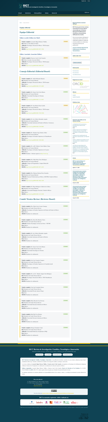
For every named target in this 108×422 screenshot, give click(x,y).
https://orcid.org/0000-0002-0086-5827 (35, 65)
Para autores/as (76, 72)
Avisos (46, 13)
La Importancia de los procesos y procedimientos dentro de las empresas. (79, 125)
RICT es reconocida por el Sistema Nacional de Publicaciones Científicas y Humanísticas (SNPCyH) (79, 162)
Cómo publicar (38, 13)
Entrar (89, 0)
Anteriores (28, 13)
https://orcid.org (44, 153)
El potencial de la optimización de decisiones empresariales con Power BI (81, 136)
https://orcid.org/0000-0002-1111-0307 (35, 99)
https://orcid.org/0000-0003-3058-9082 (35, 140)
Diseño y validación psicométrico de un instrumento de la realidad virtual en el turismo (81, 141)
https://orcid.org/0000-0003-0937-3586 (35, 49)
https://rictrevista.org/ (38, 385)
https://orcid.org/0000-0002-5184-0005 (35, 126)
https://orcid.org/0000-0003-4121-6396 (35, 194)
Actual (20, 13)
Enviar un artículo (77, 62)
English (74, 95)
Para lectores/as (76, 70)
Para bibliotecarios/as (77, 74)
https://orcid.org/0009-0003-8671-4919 (35, 167)
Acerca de (54, 13)
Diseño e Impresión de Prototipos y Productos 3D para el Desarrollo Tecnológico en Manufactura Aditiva (80, 131)
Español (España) (76, 97)
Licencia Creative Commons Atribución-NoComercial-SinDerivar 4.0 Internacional (58, 393)
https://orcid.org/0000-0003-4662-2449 (35, 180)
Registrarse (84, 0)
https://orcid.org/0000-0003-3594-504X (35, 113)
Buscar (87, 12)
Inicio (21, 22)
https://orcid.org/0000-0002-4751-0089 (35, 86)
